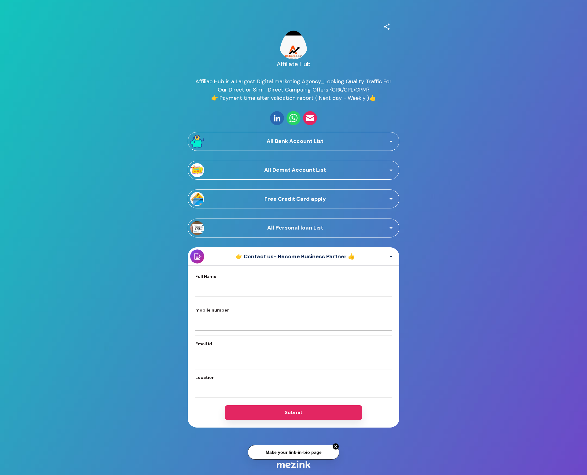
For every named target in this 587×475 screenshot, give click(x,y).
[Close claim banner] (336, 446)
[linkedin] (277, 118)
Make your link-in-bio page (293, 451)
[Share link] (386, 26)
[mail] (310, 118)
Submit (294, 412)
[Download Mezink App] (294, 464)
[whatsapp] (293, 118)
